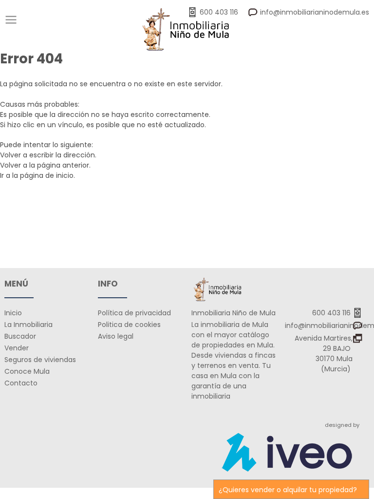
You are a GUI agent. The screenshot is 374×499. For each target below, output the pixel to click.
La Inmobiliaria (28, 324)
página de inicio (47, 175)
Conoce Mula (27, 371)
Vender (16, 348)
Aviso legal (115, 336)
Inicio (13, 313)
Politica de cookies (129, 324)
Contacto (20, 383)
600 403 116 (332, 313)
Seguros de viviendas (40, 360)
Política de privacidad (134, 313)
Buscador (20, 336)
